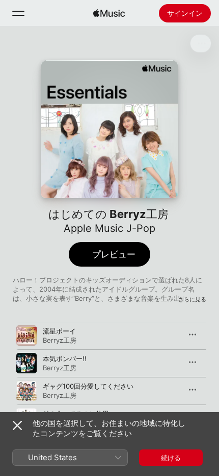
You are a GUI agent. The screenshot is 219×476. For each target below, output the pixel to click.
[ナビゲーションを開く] (18, 13)
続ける (171, 458)
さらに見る (192, 299)
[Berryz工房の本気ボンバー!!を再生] (26, 363)
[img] (109, 13)
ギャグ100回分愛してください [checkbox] (88, 386)
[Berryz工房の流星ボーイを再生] (26, 335)
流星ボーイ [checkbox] (59, 331)
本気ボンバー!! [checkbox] (65, 358)
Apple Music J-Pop (109, 228)
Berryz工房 (59, 340)
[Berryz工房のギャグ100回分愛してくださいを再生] (26, 390)
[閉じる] (17, 425)
